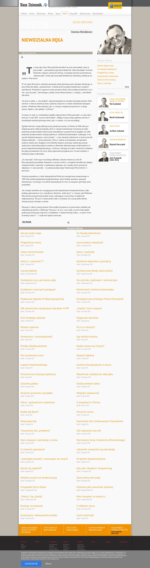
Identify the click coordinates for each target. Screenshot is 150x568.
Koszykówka (81, 549)
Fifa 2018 (80, 545)
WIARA (65, 542)
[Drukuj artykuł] (22, 57)
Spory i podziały (104, 83)
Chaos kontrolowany (106, 79)
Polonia (23, 546)
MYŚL (93, 542)
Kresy (23, 548)
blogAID (73, 13)
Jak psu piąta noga (105, 65)
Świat (31, 13)
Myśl (65, 13)
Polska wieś (53, 548)
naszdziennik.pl (61, 7)
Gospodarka (53, 545)
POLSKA (24, 542)
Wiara (50, 13)
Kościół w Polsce (66, 545)
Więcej (48, 564)
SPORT (79, 542)
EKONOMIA (53, 542)
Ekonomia (41, 13)
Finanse (51, 546)
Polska (24, 13)
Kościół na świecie (66, 548)
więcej (127, 86)
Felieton (74, 7)
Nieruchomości (54, 549)
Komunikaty (98, 13)
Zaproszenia (85, 13)
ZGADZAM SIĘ (31, 564)
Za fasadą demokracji (106, 69)
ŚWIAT (37, 542)
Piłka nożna (81, 546)
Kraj (22, 545)
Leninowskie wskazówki (107, 76)
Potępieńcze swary (105, 72)
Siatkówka (80, 548)
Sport (58, 13)
